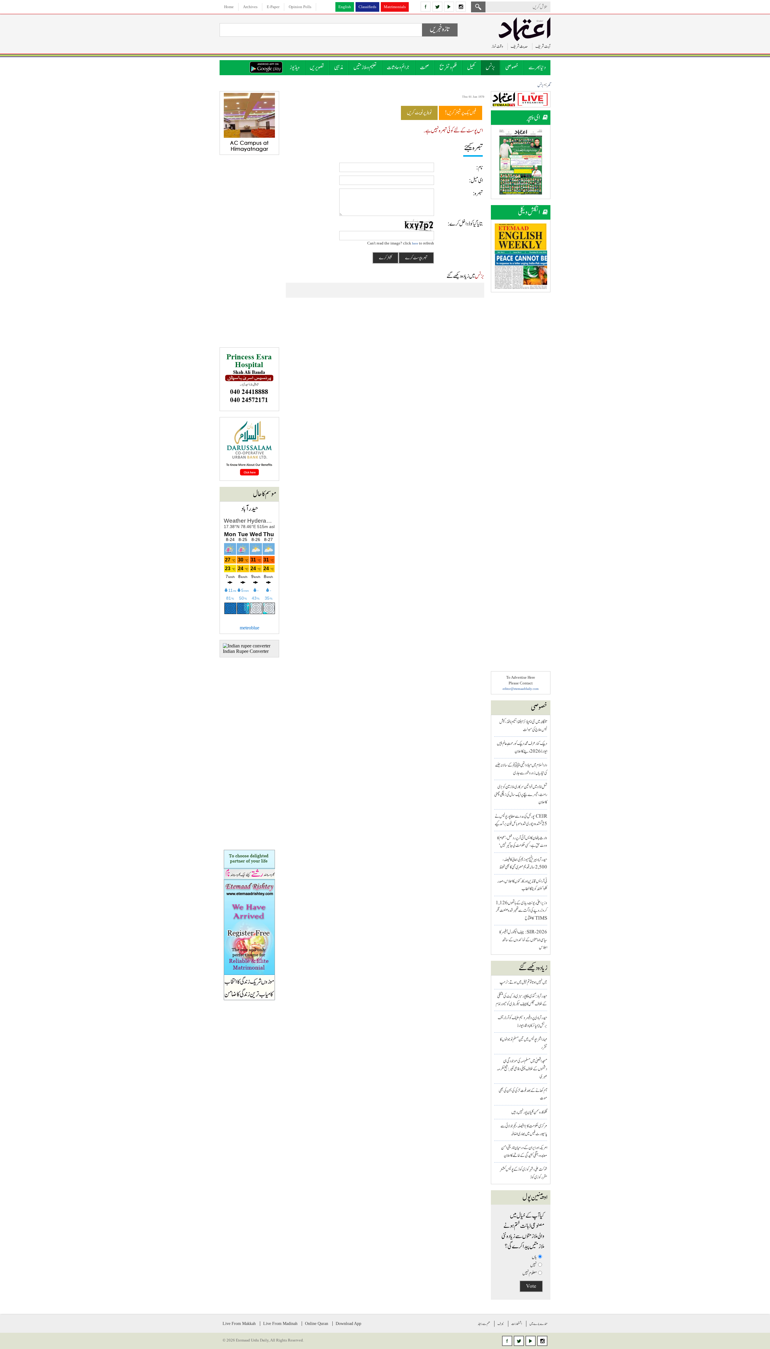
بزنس (490, 67)
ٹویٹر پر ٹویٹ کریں (419, 113)
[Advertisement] (520, 388)
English (344, 7)
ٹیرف (500, 1324)
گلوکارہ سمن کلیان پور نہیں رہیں (529, 1112)
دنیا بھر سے (537, 67)
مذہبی (338, 67)
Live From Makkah (239, 1323)
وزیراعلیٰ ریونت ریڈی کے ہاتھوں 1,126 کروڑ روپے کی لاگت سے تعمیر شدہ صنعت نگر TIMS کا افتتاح (521, 910)
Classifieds (367, 7)
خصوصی (511, 67)
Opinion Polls (300, 7)
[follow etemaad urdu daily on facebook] (425, 7)
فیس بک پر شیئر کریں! (460, 113)
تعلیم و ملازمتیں (365, 67)
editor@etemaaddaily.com (521, 688)
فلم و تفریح (448, 67)
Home (229, 7)
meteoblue (249, 627)
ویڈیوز (295, 67)
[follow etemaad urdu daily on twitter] (437, 7)
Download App (348, 1323)
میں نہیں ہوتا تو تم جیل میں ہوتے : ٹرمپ (523, 982)
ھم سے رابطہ (484, 1324)
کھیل (471, 67)
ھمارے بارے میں (538, 1324)
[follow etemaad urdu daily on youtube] (449, 7)
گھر (548, 85)
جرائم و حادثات (398, 67)
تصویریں (317, 67)
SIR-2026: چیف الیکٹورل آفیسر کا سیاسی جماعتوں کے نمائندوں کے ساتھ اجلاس (523, 940)
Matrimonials (395, 7)
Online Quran (316, 1323)
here (415, 243)
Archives (250, 7)
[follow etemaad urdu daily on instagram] (461, 7)
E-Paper (273, 7)
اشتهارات (516, 1324)
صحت (424, 67)
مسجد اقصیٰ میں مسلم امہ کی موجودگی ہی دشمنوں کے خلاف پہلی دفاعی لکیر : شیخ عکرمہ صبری (522, 1069)
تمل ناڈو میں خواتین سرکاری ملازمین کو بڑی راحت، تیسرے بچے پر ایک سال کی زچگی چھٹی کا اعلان (520, 794)
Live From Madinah (280, 1323)
